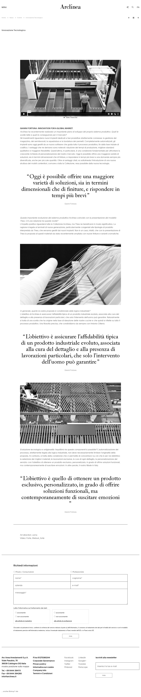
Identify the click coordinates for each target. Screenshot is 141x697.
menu (4, 7)
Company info (39, 670)
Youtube (82, 663)
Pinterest (68, 667)
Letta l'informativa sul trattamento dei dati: (30, 608)
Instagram (68, 660)
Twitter (67, 663)
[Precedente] (129, 18)
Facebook (68, 657)
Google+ (82, 660)
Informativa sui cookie (43, 667)
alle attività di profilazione (63, 621)
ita (138, 7)
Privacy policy (39, 663)
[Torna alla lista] (133, 18)
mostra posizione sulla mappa (15, 666)
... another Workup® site (10, 691)
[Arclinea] (70, 6)
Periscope (83, 667)
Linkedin (82, 657)
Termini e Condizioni (42, 673)
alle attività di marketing (23, 621)
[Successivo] (138, 18)
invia (70, 636)
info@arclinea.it (9, 676)
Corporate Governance (44, 660)
